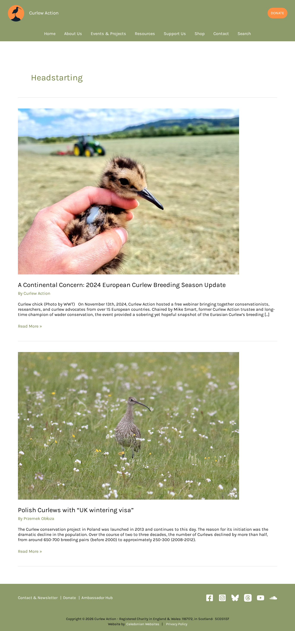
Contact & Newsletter (38, 597)
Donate (69, 597)
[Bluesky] (235, 598)
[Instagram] (222, 598)
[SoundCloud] (273, 598)
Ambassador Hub (97, 597)
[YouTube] (260, 598)
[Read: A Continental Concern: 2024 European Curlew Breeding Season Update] (128, 191)
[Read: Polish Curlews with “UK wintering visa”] (128, 425)
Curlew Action (44, 13)
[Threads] (248, 598)
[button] (277, 13)
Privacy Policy (176, 624)
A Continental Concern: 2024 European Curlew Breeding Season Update (122, 285)
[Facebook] (209, 598)
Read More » (30, 326)
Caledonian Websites (142, 624)
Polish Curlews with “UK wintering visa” (76, 510)
